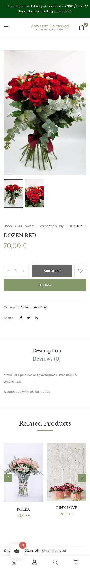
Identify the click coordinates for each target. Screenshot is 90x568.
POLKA (23, 510)
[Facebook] (21, 317)
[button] (81, 27)
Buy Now (45, 285)
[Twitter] (28, 317)
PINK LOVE (66, 508)
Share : (9, 317)
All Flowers (26, 226)
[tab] (46, 351)
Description (46, 351)
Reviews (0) (47, 359)
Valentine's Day (52, 226)
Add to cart (52, 271)
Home (8, 226)
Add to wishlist (80, 271)
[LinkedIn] (36, 317)
